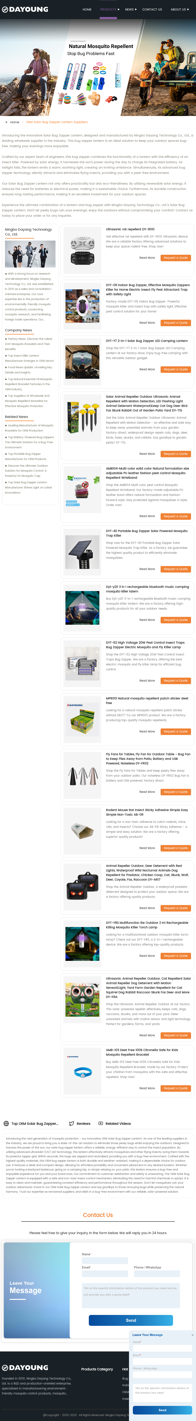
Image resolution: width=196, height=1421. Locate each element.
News (129, 9)
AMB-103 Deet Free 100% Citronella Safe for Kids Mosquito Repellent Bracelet (142, 1052)
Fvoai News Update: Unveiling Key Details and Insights (28, 370)
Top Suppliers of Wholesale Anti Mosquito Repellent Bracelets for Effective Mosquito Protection (27, 401)
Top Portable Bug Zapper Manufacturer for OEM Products (25, 456)
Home (87, 9)
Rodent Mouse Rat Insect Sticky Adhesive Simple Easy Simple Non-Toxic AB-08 (147, 812)
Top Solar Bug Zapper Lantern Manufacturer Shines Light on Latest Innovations (28, 487)
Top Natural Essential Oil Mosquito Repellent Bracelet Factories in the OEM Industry (28, 384)
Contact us (152, 9)
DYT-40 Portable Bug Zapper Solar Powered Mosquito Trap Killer (147, 533)
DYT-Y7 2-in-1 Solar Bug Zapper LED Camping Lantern (147, 340)
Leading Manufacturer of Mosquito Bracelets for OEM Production (29, 428)
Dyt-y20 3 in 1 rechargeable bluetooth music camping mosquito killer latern (147, 589)
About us (178, 9)
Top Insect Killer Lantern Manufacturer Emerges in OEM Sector (29, 358)
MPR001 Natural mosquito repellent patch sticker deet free (147, 701)
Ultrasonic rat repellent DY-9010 (130, 229)
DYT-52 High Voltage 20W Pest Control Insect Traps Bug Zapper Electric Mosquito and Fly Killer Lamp (145, 645)
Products (108, 9)
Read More (147, 258)
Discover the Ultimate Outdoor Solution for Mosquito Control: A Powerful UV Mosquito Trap (26, 471)
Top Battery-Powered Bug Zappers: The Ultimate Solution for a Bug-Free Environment (30, 442)
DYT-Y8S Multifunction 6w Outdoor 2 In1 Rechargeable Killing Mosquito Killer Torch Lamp (147, 925)
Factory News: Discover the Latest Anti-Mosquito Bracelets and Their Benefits (28, 344)
